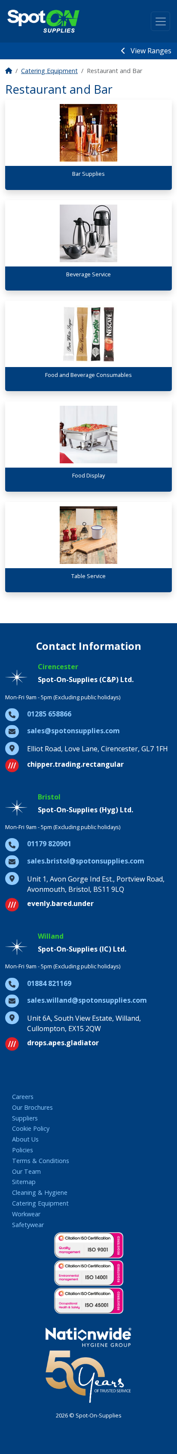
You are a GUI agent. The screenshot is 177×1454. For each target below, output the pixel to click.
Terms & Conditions (40, 1161)
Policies (22, 1150)
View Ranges (150, 50)
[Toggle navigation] (160, 21)
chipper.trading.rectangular (75, 764)
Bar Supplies (88, 174)
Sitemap (24, 1182)
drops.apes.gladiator (63, 1042)
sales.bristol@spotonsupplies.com (85, 861)
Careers (23, 1097)
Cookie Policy (30, 1128)
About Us (25, 1139)
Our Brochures (32, 1107)
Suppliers (25, 1118)
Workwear (26, 1214)
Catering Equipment (49, 71)
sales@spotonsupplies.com (73, 730)
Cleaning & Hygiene (39, 1192)
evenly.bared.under (60, 903)
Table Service (88, 576)
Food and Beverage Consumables (88, 375)
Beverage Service (88, 274)
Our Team (26, 1171)
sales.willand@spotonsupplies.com (87, 1000)
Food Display (88, 475)
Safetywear (28, 1225)
